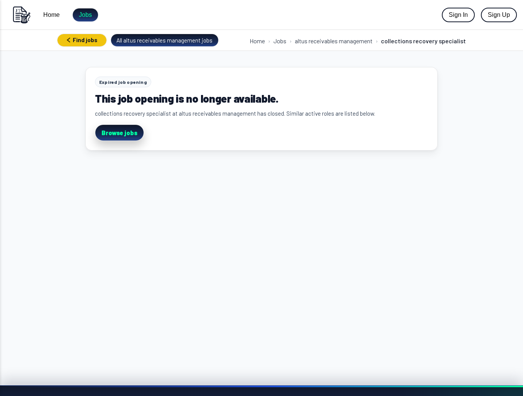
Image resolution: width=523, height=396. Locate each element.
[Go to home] (21, 14)
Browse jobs (119, 132)
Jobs (85, 14)
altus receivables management (334, 40)
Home (51, 14)
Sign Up (499, 14)
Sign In (458, 14)
